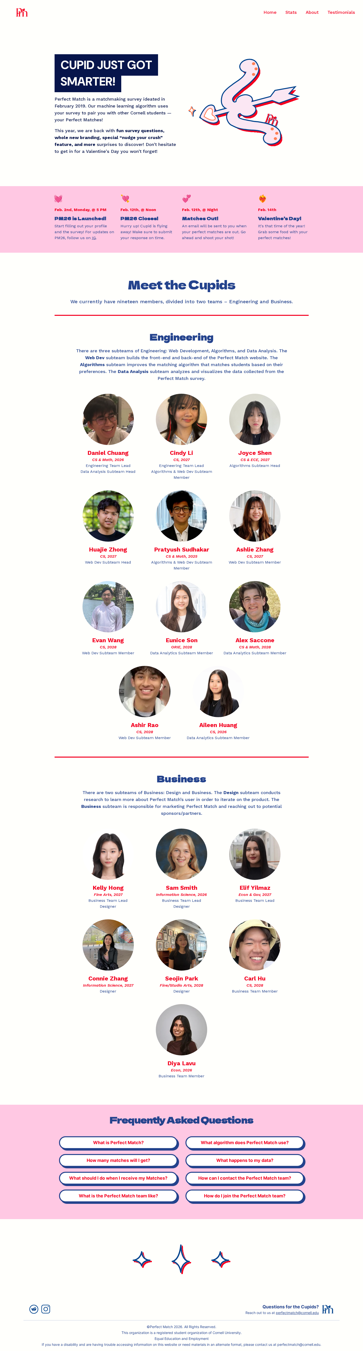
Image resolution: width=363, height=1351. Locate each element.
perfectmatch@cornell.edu (297, 1313)
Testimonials (341, 12)
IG (94, 237)
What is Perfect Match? (118, 1142)
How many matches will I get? (118, 1160)
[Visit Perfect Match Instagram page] (47, 1309)
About (312, 12)
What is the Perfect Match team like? (118, 1195)
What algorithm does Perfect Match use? (245, 1142)
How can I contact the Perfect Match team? (244, 1178)
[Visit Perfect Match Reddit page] (35, 1309)
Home (270, 12)
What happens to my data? (244, 1160)
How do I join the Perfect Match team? (244, 1195)
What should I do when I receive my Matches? (118, 1178)
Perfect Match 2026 (166, 1327)
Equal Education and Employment (182, 1338)
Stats (291, 12)
